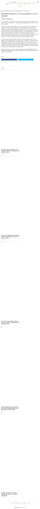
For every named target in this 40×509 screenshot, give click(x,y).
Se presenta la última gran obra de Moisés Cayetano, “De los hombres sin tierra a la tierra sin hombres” (10, 236)
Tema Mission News (17, 507)
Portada (1, 10)
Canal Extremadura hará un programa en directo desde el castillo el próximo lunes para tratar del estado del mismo (10, 408)
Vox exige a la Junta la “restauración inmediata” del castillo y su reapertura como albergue (9, 494)
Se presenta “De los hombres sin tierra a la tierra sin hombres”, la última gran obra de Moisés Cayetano (10, 151)
